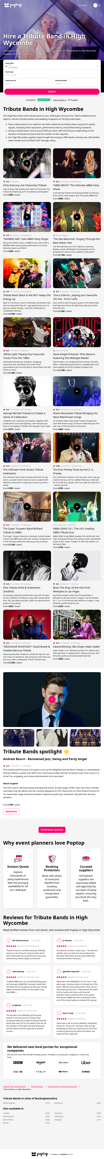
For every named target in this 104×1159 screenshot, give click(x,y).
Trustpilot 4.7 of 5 (62, 1154)
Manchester (8, 1119)
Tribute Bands (37, 1086)
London (6, 1113)
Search (84, 5)
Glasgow (58, 1119)
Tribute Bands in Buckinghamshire (62, 1086)
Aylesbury (58, 1103)
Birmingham (8, 1116)
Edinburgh (59, 1116)
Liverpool (58, 1113)
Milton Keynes (9, 1103)
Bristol (6, 1123)
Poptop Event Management (14, 1086)
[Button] (27, 163)
